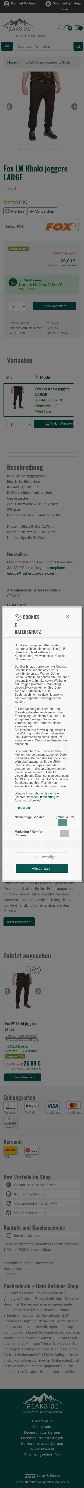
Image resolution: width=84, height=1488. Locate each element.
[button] (63, 822)
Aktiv (63, 822)
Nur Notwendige (42, 856)
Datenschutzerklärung (40, 797)
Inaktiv (65, 833)
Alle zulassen (42, 868)
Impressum (22, 807)
